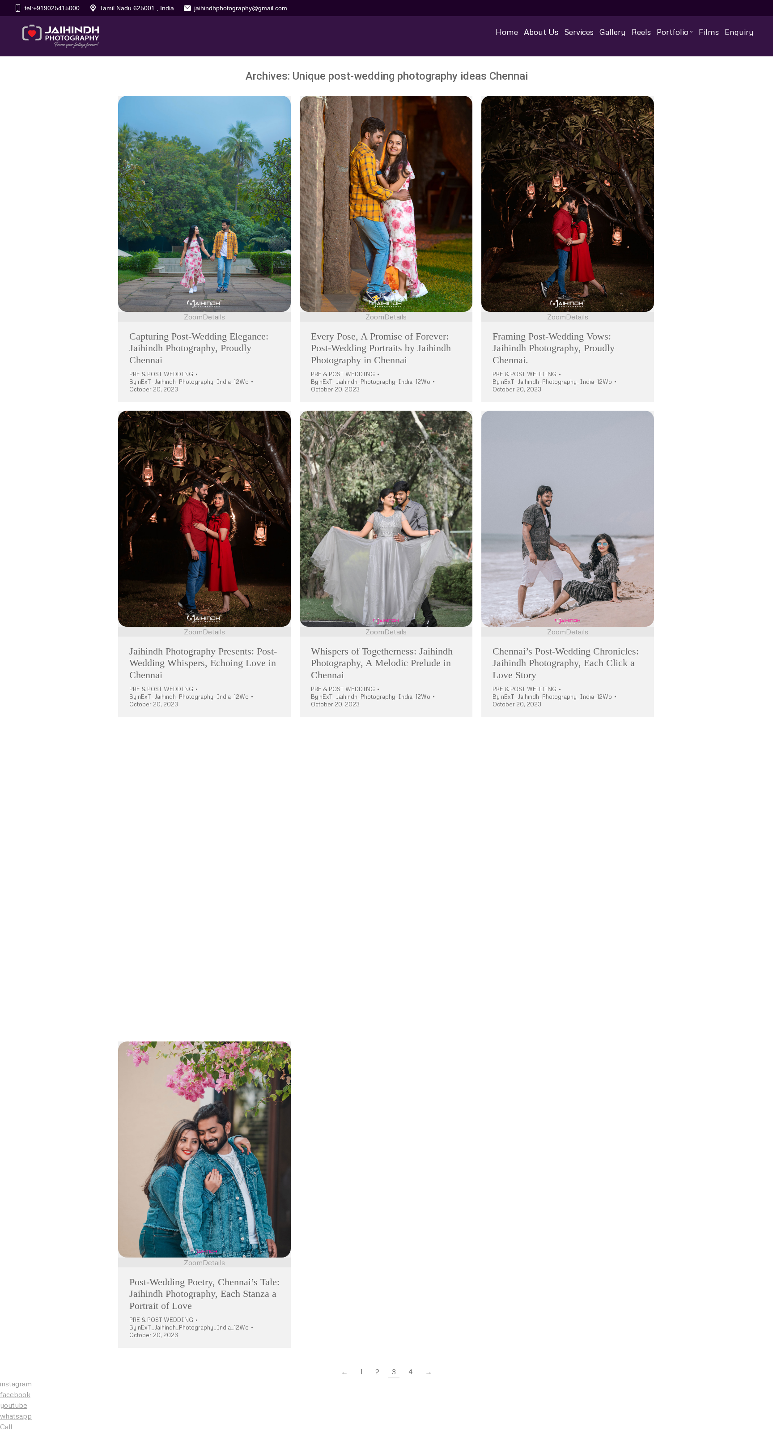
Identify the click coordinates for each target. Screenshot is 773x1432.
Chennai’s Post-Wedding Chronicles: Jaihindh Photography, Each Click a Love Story (566, 663)
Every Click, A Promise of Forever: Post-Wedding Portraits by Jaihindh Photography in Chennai (381, 978)
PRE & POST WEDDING (161, 374)
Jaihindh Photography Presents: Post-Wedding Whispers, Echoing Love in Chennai (203, 663)
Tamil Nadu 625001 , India (137, 8)
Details (214, 316)
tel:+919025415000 (52, 8)
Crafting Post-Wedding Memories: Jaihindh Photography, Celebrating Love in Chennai (198, 978)
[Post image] (204, 204)
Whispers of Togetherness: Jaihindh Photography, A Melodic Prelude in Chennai (382, 663)
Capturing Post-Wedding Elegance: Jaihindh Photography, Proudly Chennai (198, 348)
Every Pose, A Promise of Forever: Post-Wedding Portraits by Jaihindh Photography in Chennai (381, 348)
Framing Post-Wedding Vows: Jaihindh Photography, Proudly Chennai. (554, 348)
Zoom (193, 316)
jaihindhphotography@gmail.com (240, 8)
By (189, 381)
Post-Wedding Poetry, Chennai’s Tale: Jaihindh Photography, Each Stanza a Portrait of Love (204, 1293)
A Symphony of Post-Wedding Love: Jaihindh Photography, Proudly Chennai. (566, 978)
